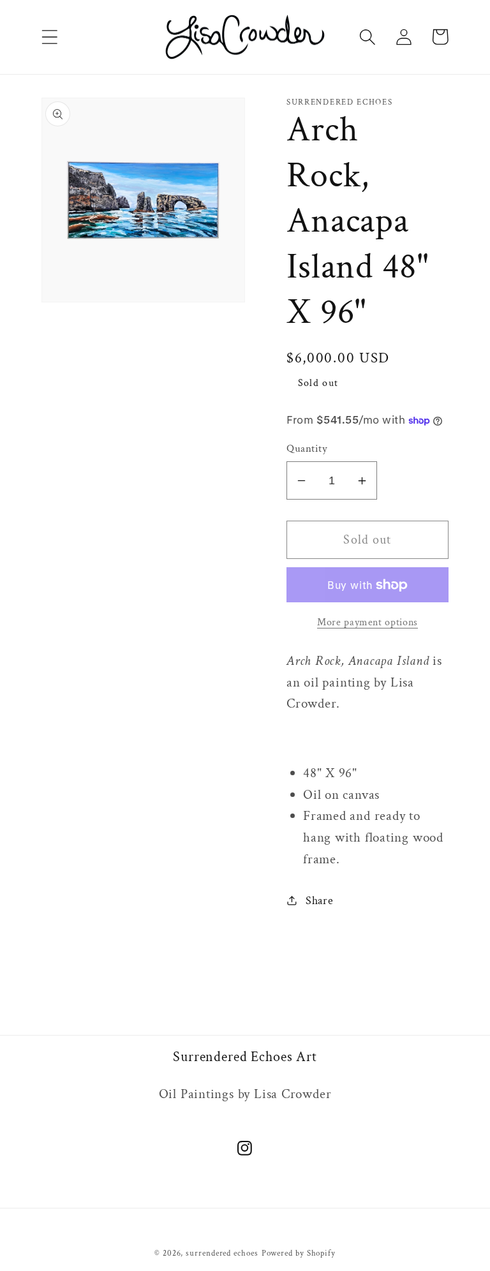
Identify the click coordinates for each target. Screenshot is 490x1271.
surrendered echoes (222, 1253)
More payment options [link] (367, 622)
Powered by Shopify (299, 1253)
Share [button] (320, 900)
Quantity (306, 449)
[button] (49, 37)
